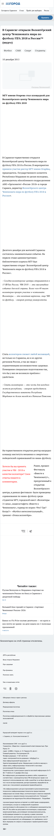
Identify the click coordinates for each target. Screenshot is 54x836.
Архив (5, 723)
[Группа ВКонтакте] (5, 688)
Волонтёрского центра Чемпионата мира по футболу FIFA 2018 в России (24, 192)
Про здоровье (8, 664)
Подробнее (46, 798)
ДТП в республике (9, 655)
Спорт (28, 50)
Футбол (8, 50)
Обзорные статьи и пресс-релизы (15, 698)
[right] (51, 10)
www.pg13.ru (27, 733)
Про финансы (8, 670)
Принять (45, 17)
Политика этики (8, 711)
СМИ (18, 50)
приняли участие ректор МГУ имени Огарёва (26, 169)
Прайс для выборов (34, 10)
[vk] (23, 531)
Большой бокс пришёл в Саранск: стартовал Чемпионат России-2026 (23, 610)
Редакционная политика (11, 707)
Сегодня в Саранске (9, 10)
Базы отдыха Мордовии (11, 660)
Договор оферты (9, 702)
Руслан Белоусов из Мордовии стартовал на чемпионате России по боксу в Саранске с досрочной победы (23, 595)
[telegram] (31, 531)
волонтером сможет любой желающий (29, 354)
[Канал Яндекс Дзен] (16, 688)
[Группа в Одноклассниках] (10, 688)
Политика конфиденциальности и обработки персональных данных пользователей (27, 717)
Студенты (40, 50)
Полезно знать (8, 675)
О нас (21, 10)
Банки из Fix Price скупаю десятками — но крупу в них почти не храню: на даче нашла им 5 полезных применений (26, 625)
